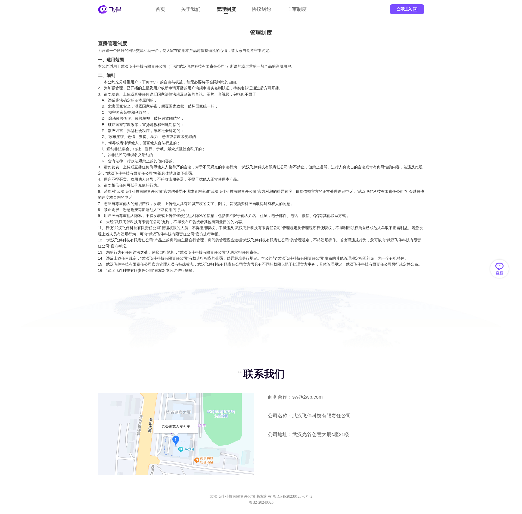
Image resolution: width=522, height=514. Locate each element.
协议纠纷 (261, 9)
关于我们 (191, 9)
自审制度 (297, 9)
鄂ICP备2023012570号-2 (292, 496)
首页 (160, 9)
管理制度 (226, 9)
